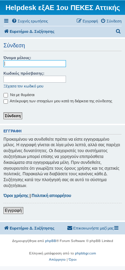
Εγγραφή (13, 210)
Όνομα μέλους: (17, 58)
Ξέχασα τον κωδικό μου (23, 86)
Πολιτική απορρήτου (51, 195)
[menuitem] (29, 21)
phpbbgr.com (85, 253)
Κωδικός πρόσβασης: (23, 73)
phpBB (50, 241)
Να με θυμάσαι (21, 95)
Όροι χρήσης (15, 195)
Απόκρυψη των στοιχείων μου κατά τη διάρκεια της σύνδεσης (60, 101)
